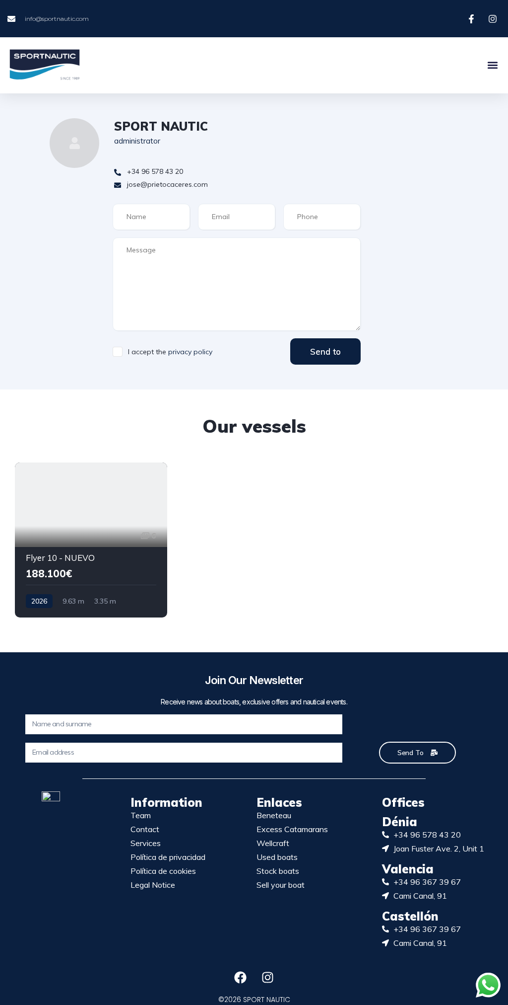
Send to (325, 351)
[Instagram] (267, 977)
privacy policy (190, 351)
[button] (492, 65)
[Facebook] (240, 977)
